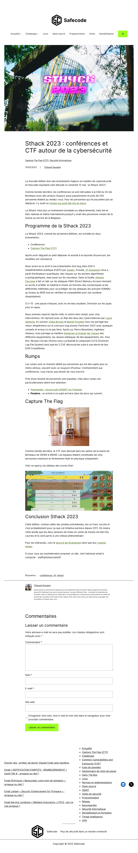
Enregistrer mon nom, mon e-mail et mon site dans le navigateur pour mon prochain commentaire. (69, 717)
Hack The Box (89, 775)
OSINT (85, 790)
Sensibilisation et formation (97, 812)
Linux (85, 778)
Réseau (86, 801)
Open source (89, 786)
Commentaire (33, 642)
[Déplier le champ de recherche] (122, 34)
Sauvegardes (89, 805)
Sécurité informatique (60, 160)
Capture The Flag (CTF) (37, 160)
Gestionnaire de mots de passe (99, 771)
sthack (60, 575)
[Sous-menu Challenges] (38, 33)
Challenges (88, 756)
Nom (28, 675)
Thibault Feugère (52, 167)
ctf (54, 575)
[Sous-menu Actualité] (20, 33)
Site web (30, 702)
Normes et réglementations (97, 782)
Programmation (90, 797)
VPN (84, 820)
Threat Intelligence (92, 816)
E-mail (29, 688)
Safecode (75, 20)
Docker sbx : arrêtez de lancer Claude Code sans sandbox (36, 762)
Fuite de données (91, 767)
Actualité (87, 748)
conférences (46, 575)
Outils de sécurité (91, 794)
